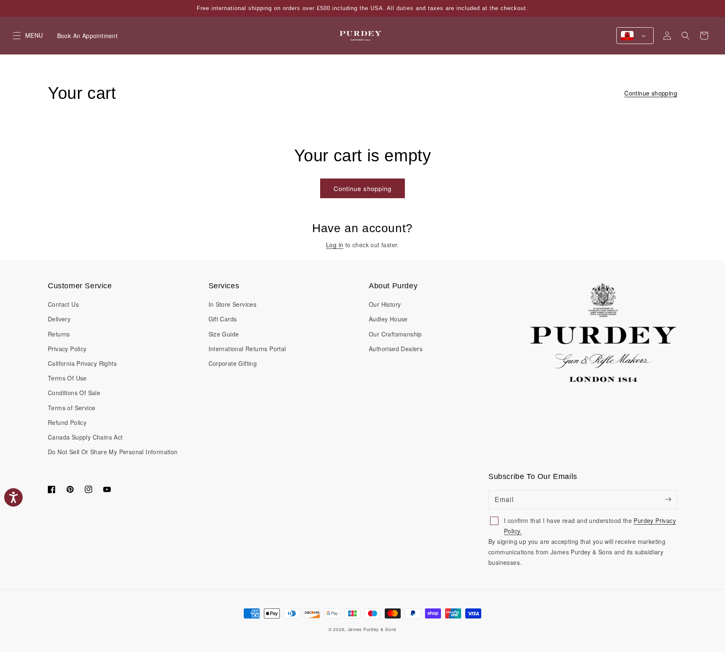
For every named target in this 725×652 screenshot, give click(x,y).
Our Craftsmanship (395, 334)
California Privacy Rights (82, 363)
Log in (334, 245)
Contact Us (63, 304)
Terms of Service (71, 408)
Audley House (388, 319)
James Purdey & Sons (372, 629)
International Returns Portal (247, 348)
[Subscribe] (668, 499)
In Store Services (233, 304)
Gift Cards (223, 319)
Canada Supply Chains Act (85, 437)
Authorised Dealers (395, 348)
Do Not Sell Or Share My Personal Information (113, 452)
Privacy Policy (67, 348)
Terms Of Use (67, 378)
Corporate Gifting (233, 363)
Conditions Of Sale (74, 392)
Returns (59, 334)
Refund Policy (67, 422)
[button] (685, 35)
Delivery (59, 319)
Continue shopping (650, 93)
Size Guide (224, 334)
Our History (385, 304)
